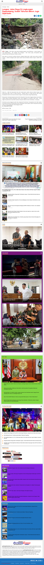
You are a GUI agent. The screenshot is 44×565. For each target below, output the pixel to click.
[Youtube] (22, 115)
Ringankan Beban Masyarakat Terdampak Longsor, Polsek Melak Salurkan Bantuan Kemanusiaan (35, 145)
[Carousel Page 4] (22, 248)
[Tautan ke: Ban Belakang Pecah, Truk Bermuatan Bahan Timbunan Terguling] (4, 513)
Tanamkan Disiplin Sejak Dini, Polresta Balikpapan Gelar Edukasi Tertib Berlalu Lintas (24, 199)
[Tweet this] (36, 16)
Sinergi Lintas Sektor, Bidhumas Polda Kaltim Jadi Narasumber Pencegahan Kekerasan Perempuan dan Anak (20, 389)
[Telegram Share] (38, 16)
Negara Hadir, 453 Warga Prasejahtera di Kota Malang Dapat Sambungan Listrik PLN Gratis (24, 474)
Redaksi (12, 563)
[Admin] (22, 1)
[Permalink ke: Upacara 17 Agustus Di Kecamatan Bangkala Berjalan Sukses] (35, 128)
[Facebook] (15, 115)
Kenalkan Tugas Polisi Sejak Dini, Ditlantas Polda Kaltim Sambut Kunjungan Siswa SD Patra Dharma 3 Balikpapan (8, 156)
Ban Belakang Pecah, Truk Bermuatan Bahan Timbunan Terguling (21, 134)
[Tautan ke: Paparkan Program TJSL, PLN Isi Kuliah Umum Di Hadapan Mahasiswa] (4, 469)
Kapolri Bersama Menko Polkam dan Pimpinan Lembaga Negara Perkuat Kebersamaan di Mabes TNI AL (22, 156)
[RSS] (28, 115)
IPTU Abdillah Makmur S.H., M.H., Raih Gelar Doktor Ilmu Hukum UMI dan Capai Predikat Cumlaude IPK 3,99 (22, 145)
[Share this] (34, 16)
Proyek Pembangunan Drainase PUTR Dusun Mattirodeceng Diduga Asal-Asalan (33, 119)
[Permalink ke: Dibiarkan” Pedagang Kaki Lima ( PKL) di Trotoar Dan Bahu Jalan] (8, 139)
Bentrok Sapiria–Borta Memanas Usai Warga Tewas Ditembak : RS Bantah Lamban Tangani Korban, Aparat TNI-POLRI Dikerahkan (21, 401)
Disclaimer (22, 563)
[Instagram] (20, 115)
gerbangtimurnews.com (7, 546)
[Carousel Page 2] (20, 248)
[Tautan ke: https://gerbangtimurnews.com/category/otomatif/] (41, 163)
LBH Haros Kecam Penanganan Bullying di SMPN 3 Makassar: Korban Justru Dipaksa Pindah (24, 206)
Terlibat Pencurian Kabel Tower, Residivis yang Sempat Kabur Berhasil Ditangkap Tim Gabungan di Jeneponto (24, 217)
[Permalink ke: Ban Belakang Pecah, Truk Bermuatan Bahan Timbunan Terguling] (22, 128)
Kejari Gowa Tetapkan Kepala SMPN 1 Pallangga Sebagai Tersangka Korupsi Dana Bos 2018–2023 (21, 245)
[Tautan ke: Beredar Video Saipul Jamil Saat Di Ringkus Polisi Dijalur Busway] (4, 492)
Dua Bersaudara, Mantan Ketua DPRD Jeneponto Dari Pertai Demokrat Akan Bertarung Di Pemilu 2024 (24, 480)
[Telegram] (26, 115)
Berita (3, 16)
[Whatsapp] (40, 16)
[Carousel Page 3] (21, 248)
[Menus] (2, 1)
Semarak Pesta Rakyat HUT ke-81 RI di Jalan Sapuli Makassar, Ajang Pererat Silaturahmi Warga (8, 134)
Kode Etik (17, 563)
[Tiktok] (24, 115)
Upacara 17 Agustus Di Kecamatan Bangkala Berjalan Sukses (35, 134)
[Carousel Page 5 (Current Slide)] (24, 248)
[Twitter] (18, 115)
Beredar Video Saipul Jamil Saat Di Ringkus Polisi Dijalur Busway (20, 490)
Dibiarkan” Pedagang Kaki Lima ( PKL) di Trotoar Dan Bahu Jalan (8, 145)
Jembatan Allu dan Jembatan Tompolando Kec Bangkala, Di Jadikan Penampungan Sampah (24, 485)
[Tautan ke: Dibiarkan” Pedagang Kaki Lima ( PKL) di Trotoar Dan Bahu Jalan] (4, 525)
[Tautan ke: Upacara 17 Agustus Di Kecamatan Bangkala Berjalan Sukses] (4, 519)
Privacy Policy (33, 563)
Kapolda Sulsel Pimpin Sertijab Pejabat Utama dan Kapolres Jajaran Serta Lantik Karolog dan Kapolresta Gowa (23, 212)
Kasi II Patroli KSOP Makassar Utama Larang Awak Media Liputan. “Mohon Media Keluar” (21, 396)
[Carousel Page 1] (18, 248)
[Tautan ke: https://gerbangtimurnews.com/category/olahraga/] (41, 406)
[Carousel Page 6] (25, 248)
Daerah (5, 16)
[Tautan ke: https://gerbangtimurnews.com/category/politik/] (41, 224)
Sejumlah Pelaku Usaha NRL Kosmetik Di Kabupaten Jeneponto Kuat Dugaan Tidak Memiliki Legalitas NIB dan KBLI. (23, 497)
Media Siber (27, 563)
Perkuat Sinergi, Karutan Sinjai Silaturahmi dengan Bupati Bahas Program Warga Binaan (11, 119)
